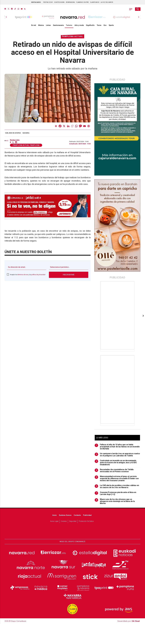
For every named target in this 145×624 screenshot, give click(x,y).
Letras (48, 25)
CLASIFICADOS (94, 2)
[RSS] (24, 9)
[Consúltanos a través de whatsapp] (18, 9)
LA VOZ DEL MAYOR (107, 2)
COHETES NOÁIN (59, 2)
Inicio (54, 515)
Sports (111, 25)
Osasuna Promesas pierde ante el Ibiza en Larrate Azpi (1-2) (116, 493)
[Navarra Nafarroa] (72, 596)
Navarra (26, 133)
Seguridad (72, 521)
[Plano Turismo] (83, 587)
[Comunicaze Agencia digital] (72, 532)
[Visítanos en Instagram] (12, 9)
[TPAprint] (104, 587)
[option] (72, 17)
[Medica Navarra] (41, 587)
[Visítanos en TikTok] (15, 9)
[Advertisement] (118, 315)
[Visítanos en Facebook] (5, 9)
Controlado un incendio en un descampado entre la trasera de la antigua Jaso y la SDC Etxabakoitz (116, 463)
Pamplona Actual (72, 36)
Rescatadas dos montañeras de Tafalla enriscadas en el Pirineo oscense (115, 471)
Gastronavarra (58, 25)
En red (33, 25)
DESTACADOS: (36, 2)
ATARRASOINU (70, 2)
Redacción (14, 140)
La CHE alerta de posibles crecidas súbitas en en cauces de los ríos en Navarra (117, 486)
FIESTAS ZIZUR (48, 2)
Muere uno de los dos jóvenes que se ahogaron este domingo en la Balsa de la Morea (115, 501)
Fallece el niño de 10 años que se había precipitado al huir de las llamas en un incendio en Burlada (118, 447)
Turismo (69, 25)
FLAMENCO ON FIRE (82, 2)
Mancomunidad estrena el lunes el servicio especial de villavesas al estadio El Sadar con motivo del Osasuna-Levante (117, 478)
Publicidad (87, 515)
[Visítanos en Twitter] (8, 9)
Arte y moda (79, 25)
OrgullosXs (90, 25)
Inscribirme (69, 275)
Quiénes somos (65, 515)
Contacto (77, 515)
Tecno (99, 25)
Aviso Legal (54, 521)
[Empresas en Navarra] (19, 587)
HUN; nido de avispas (13, 133)
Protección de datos (86, 521)
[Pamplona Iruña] (125, 587)
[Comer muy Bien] (62, 587)
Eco (105, 25)
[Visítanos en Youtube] (21, 9)
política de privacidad (38, 274)
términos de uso (23, 274)
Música (41, 25)
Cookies (64, 521)
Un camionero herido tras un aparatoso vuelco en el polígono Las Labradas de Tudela (118, 455)
